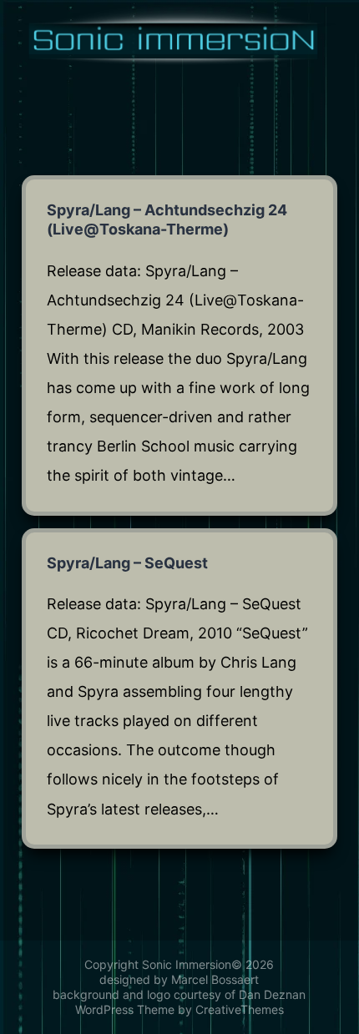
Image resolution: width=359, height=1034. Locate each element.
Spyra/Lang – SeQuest (127, 563)
